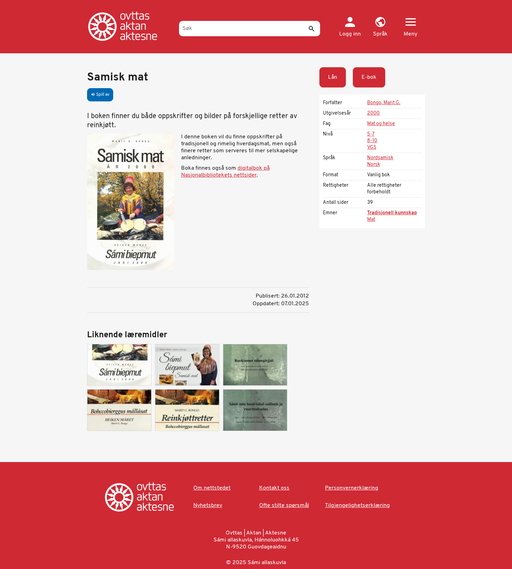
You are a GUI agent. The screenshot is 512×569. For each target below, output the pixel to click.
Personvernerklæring (351, 488)
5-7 (370, 134)
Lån (332, 77)
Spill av (100, 95)
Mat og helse (381, 124)
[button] (380, 27)
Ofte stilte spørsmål (284, 505)
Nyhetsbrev (207, 505)
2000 (373, 113)
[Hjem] (129, 26)
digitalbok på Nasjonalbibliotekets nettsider (225, 172)
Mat (371, 219)
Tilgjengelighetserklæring (357, 505)
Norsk (373, 164)
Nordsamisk (380, 158)
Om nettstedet (212, 488)
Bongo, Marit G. (383, 103)
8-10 (372, 141)
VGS (371, 147)
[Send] (311, 28)
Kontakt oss (274, 488)
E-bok (369, 77)
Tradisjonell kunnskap (392, 213)
